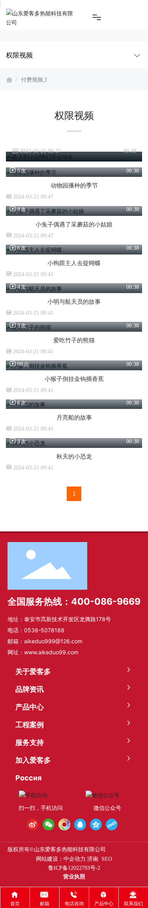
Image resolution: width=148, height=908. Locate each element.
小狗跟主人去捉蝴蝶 (74, 263)
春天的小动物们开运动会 (74, 139)
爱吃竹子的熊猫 (74, 340)
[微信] (48, 824)
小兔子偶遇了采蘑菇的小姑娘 (74, 224)
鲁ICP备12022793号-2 (74, 868)
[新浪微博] (33, 824)
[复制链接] (112, 824)
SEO (106, 859)
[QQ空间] (96, 824)
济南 (92, 859)
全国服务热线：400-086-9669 (74, 601)
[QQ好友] (80, 824)
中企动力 (75, 859)
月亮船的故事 (74, 417)
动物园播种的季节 (74, 185)
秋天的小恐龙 (74, 456)
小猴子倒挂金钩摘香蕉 (74, 379)
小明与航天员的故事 (74, 301)
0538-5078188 (44, 630)
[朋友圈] (64, 824)
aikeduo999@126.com (53, 641)
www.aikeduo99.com (51, 652)
